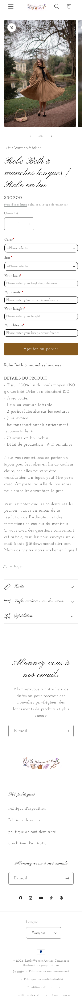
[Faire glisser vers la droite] (51, 135)
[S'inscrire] (67, 731)
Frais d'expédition (15, 204)
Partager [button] (15, 566)
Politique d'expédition (27, 809)
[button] (11, 6)
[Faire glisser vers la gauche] (30, 135)
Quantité (11, 213)
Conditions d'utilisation (28, 843)
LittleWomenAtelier (39, 960)
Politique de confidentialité (43, 979)
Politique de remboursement (49, 971)
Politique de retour (24, 820)
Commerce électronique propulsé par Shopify (41, 966)
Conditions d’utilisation (43, 987)
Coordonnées (61, 995)
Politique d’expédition (32, 995)
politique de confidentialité (32, 832)
